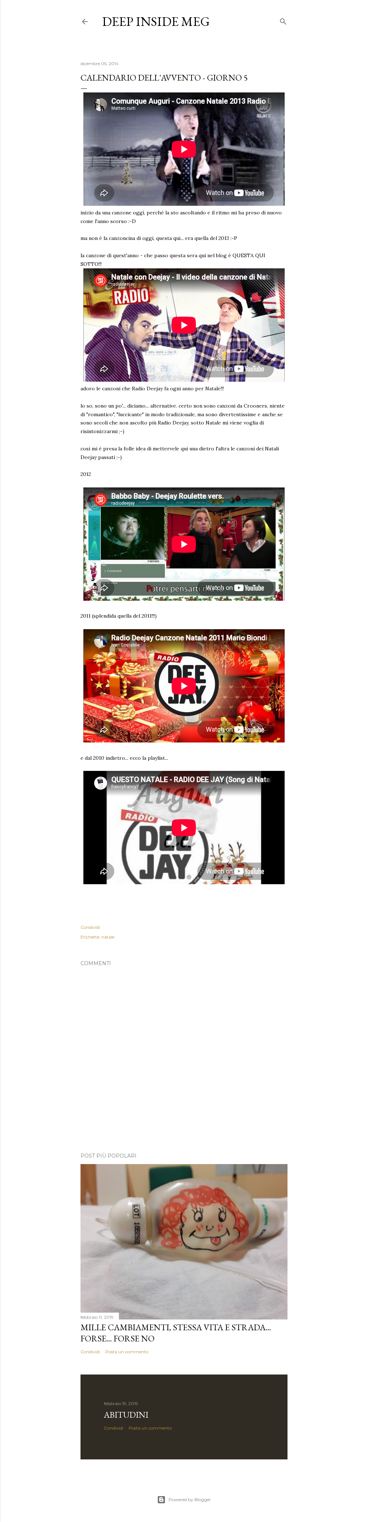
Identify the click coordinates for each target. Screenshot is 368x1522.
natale (107, 937)
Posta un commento (126, 1351)
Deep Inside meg (156, 21)
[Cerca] (283, 20)
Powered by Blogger (190, 1499)
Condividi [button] (90, 927)
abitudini (126, 1414)
